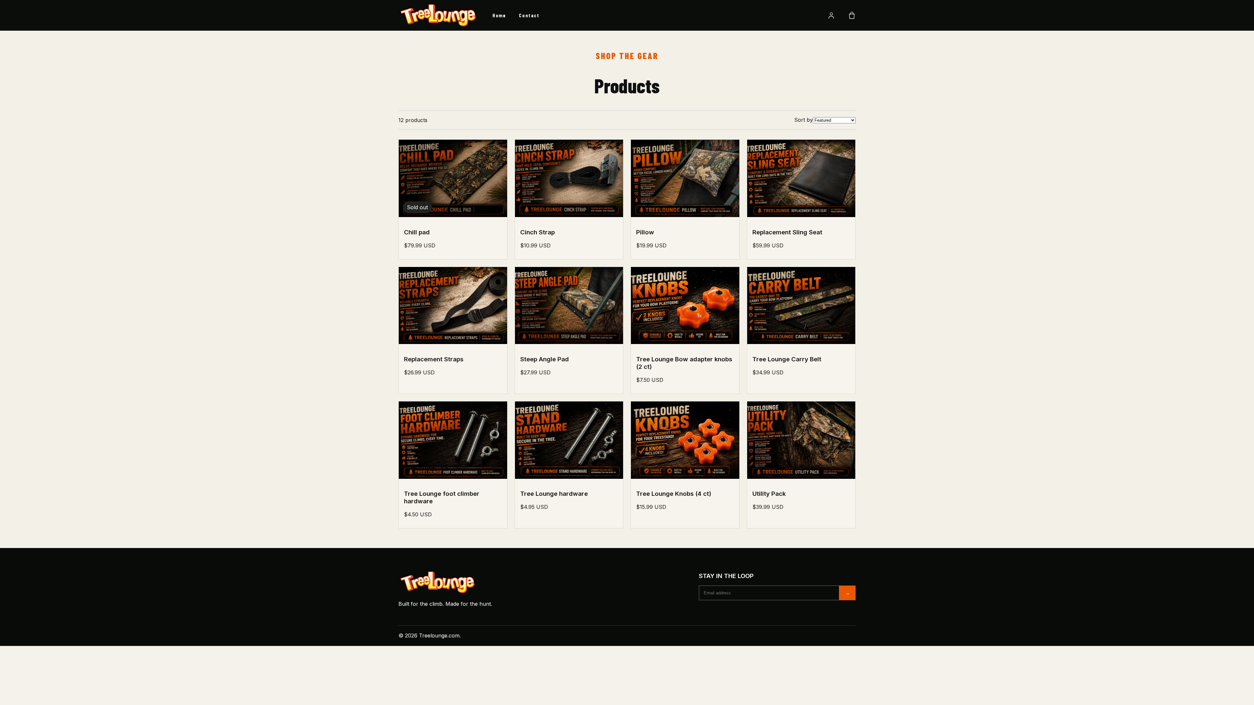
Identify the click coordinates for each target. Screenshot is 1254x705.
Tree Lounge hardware (554, 493)
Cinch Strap (537, 232)
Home (499, 15)
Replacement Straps (433, 359)
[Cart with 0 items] (852, 15)
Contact (529, 15)
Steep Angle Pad (544, 359)
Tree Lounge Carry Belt (786, 359)
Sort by (803, 120)
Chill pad (417, 232)
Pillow (645, 232)
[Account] (831, 15)
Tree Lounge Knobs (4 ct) (673, 493)
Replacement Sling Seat (787, 232)
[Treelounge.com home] (439, 15)
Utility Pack (769, 493)
